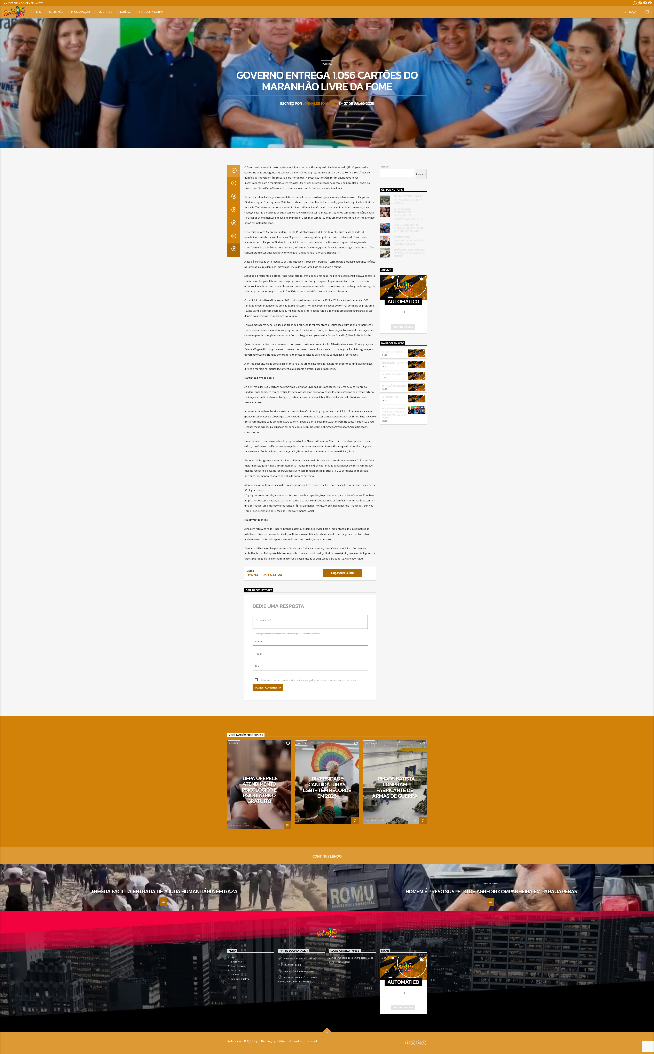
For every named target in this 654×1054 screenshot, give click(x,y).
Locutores (105, 12)
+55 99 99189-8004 (293, 964)
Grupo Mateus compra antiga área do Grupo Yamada (408, 200)
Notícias (125, 12)
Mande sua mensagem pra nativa (24, 3)
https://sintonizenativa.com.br (299, 958)
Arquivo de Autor (342, 573)
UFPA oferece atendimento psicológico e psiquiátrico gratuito (408, 213)
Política (327, 63)
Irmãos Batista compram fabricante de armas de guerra (410, 253)
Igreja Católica (392, 351)
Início (37, 12)
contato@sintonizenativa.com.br (300, 971)
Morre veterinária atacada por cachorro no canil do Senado (409, 228)
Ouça (632, 12)
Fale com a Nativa (151, 12)
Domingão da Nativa (395, 363)
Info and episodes (403, 327)
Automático (390, 397)
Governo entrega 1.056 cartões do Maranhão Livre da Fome (395, 412)
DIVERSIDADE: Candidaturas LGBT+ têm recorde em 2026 (409, 241)
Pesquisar (384, 166)
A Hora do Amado (393, 374)
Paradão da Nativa (394, 386)
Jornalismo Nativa (320, 103)
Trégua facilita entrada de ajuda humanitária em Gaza (164, 891)
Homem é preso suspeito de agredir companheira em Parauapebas (491, 891)
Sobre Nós (56, 12)
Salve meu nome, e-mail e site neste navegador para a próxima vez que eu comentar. (309, 680)
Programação (80, 12)
